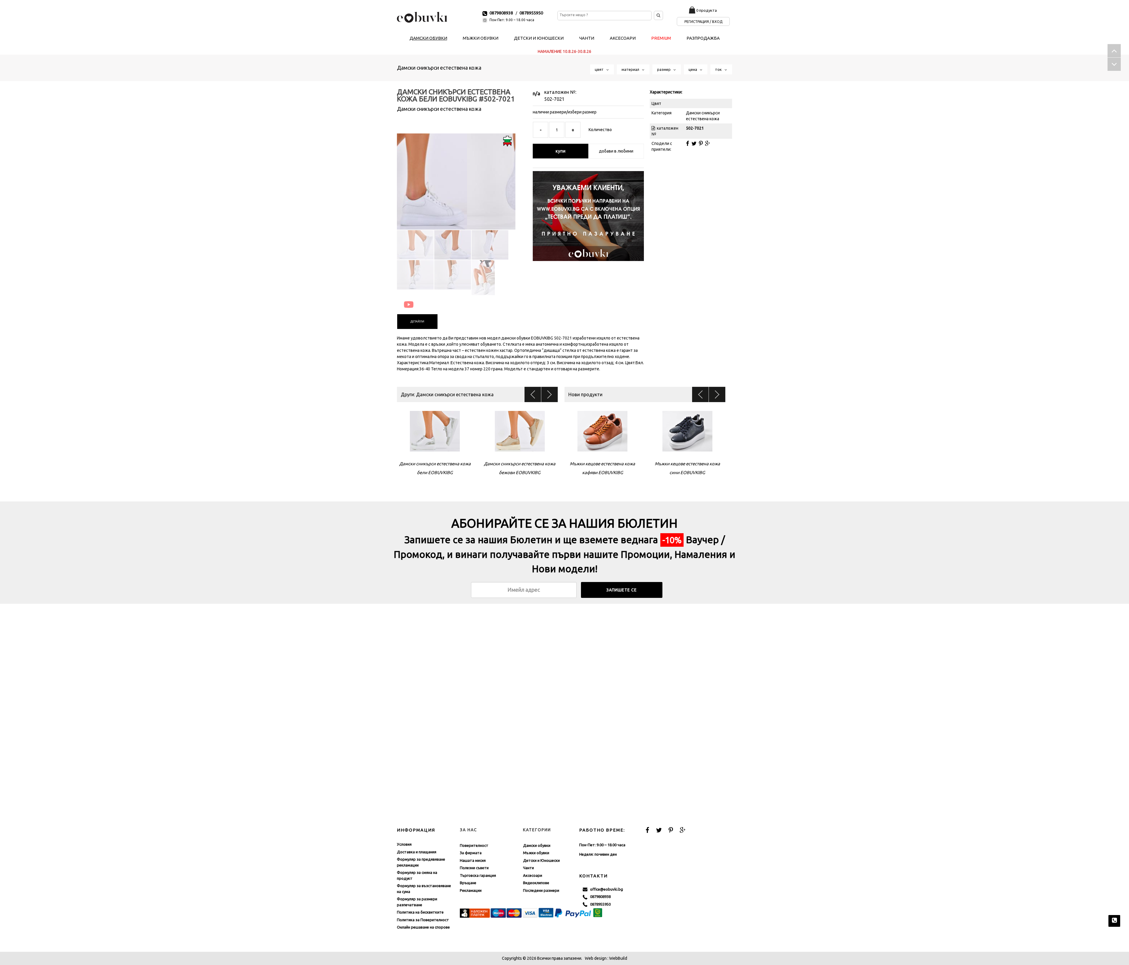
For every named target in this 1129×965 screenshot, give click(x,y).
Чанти (528, 868)
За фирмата (471, 853)
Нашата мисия (473, 860)
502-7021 (554, 99)
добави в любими (616, 151)
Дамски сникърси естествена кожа (439, 68)
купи (561, 151)
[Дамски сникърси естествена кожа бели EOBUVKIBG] (456, 176)
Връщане (468, 883)
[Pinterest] (701, 143)
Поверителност (474, 845)
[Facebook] (687, 143)
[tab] (417, 321)
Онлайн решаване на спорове (423, 927)
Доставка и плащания (416, 852)
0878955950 (531, 12)
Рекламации (471, 890)
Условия (404, 844)
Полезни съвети (474, 868)
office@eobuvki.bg (605, 889)
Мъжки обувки (536, 853)
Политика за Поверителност (423, 920)
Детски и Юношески (541, 860)
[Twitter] (694, 143)
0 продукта (706, 10)
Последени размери (541, 890)
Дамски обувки (536, 845)
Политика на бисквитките (420, 912)
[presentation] (417, 321)
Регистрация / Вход (703, 22)
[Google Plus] (707, 143)
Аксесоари (532, 875)
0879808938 (501, 12)
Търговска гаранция (478, 875)
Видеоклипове (536, 883)
